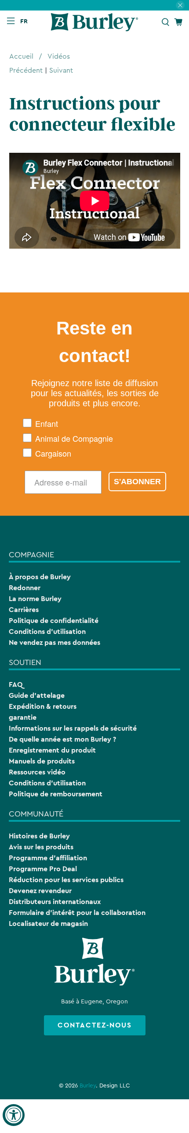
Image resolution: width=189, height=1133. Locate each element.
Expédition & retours (42, 706)
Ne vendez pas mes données (54, 642)
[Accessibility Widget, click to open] (14, 1115)
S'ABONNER (137, 481)
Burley (88, 1086)
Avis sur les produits (41, 847)
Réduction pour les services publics (66, 879)
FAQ (15, 684)
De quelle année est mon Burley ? (62, 739)
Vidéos (58, 56)
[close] (180, 5)
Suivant (61, 70)
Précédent (26, 70)
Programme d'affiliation (48, 857)
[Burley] (94, 22)
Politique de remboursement (55, 794)
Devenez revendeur (40, 890)
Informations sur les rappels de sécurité (73, 728)
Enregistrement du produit (52, 750)
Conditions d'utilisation (47, 631)
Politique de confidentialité (53, 620)
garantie (22, 717)
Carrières (24, 609)
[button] (26, 21)
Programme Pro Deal (43, 868)
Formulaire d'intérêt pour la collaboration (77, 912)
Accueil (21, 56)
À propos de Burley (40, 576)
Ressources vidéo (37, 772)
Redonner (24, 587)
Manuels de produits (42, 761)
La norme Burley (35, 598)
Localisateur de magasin (48, 923)
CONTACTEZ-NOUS (95, 1025)
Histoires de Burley (39, 836)
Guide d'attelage (37, 695)
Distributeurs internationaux (55, 901)
